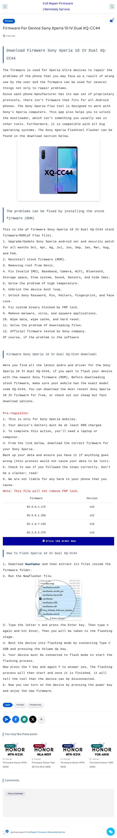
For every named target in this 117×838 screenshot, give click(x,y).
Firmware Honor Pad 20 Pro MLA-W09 (43, 765)
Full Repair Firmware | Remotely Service (58, 6)
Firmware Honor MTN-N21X (73, 765)
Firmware (9, 21)
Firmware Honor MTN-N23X (15, 765)
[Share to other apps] (41, 719)
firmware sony (35, 704)
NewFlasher (32, 564)
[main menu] (5, 6)
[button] (15, 719)
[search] (112, 6)
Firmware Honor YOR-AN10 (102, 765)
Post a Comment (15, 793)
